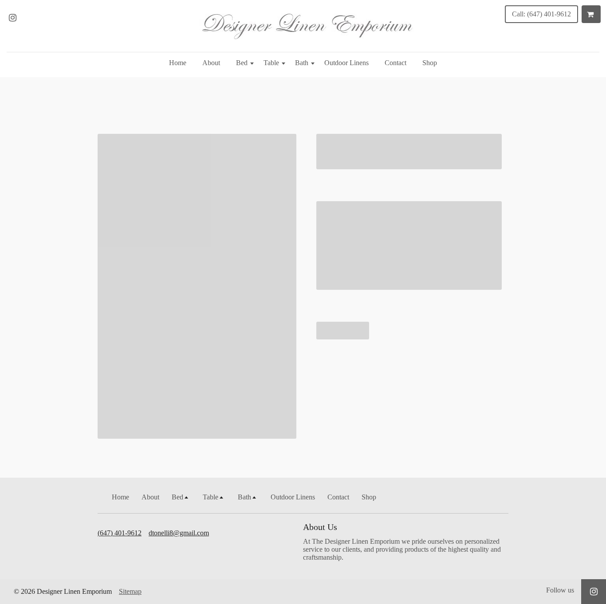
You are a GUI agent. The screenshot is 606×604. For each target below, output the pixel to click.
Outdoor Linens (346, 62)
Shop (429, 62)
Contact (395, 62)
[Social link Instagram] (12, 18)
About (211, 62)
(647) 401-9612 (120, 533)
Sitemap (130, 591)
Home (177, 62)
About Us (320, 527)
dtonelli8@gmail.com (179, 533)
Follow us (560, 590)
